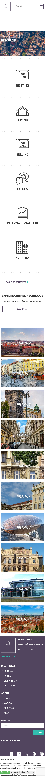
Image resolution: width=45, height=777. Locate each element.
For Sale (8, 671)
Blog (6, 713)
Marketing (32, 775)
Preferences (22, 775)
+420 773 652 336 (26, 649)
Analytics (13, 775)
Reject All (30, 772)
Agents (8, 703)
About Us (9, 708)
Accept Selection (18, 772)
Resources (10, 685)
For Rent (8, 676)
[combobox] (23, 5)
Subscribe (38, 733)
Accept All (5, 772)
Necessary (4, 775)
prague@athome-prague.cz (30, 644)
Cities (7, 698)
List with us (10, 681)
